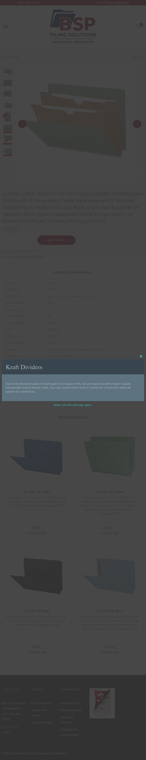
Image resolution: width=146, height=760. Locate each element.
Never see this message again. (73, 405)
